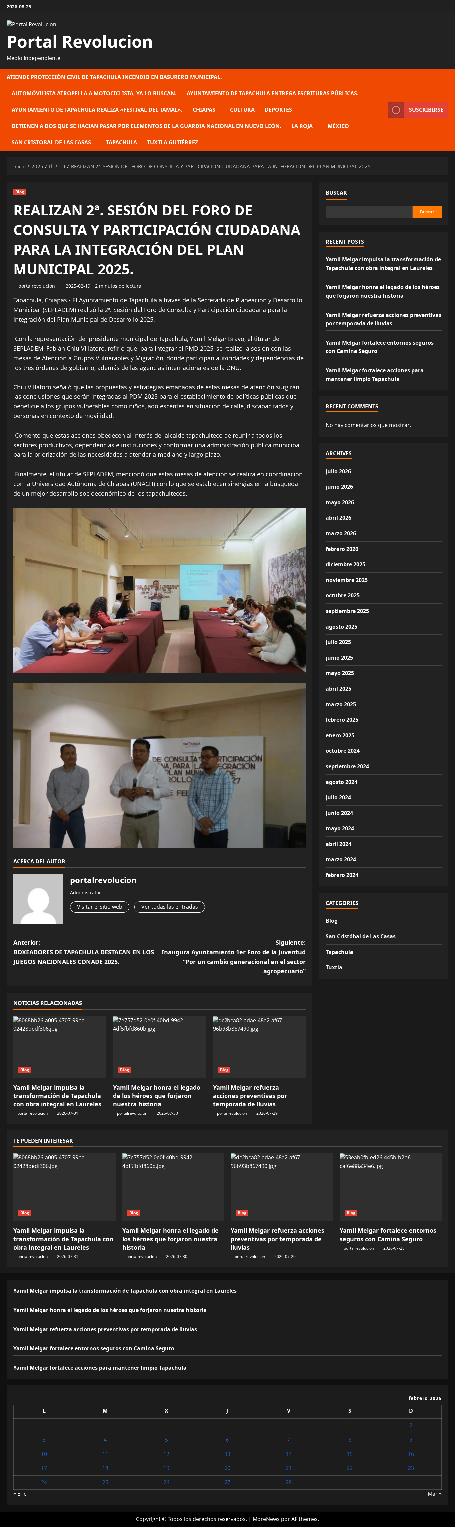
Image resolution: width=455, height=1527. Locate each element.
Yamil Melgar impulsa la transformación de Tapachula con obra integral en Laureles (57, 1095)
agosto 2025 (341, 626)
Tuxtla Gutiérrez (172, 142)
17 (44, 1468)
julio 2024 (338, 797)
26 (166, 1482)
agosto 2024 (341, 782)
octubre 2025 (343, 595)
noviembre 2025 (347, 580)
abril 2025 (338, 688)
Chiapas (204, 109)
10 (44, 1454)
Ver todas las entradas (169, 906)
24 (44, 1482)
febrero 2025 (342, 719)
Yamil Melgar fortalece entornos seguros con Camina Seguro (388, 1234)
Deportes (278, 109)
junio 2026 (339, 486)
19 (166, 1468)
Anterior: (83, 952)
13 (227, 1454)
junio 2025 (339, 657)
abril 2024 (338, 844)
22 (350, 1468)
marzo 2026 (341, 533)
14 (289, 1454)
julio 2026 (338, 471)
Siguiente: (234, 956)
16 (411, 1454)
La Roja (302, 126)
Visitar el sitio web (99, 906)
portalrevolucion (36, 286)
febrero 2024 (342, 875)
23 (411, 1468)
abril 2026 (338, 517)
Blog (19, 192)
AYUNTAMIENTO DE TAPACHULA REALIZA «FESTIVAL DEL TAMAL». (97, 109)
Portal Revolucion (80, 41)
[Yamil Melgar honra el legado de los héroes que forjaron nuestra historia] (159, 1047)
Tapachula (121, 142)
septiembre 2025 (347, 611)
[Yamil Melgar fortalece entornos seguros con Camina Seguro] (391, 1187)
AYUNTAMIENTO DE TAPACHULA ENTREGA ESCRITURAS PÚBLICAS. (273, 93)
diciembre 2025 (345, 564)
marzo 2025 (341, 704)
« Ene (20, 1493)
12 (166, 1454)
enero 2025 (340, 735)
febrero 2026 (342, 549)
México (338, 126)
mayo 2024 (340, 828)
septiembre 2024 (347, 766)
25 (105, 1482)
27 (227, 1482)
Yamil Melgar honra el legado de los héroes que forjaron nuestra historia (156, 1095)
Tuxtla (334, 967)
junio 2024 (339, 813)
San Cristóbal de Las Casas (361, 936)
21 (289, 1468)
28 (289, 1482)
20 (227, 1468)
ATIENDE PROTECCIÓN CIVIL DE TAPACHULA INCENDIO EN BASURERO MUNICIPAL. (114, 77)
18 (105, 1468)
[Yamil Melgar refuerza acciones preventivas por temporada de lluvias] (259, 1047)
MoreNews (266, 1519)
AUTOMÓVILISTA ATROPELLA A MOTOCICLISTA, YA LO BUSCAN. (94, 93)
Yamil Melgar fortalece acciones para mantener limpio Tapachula (100, 1367)
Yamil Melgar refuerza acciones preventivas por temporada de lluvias (250, 1095)
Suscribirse (426, 109)
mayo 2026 (340, 502)
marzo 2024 (341, 859)
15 (350, 1454)
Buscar (336, 192)
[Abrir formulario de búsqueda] (381, 109)
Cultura (242, 109)
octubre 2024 (343, 750)
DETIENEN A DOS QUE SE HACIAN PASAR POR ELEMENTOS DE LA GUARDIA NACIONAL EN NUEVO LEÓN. (146, 126)
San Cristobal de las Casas (51, 142)
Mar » (435, 1493)
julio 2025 (338, 642)
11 (105, 1454)
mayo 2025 (340, 673)
